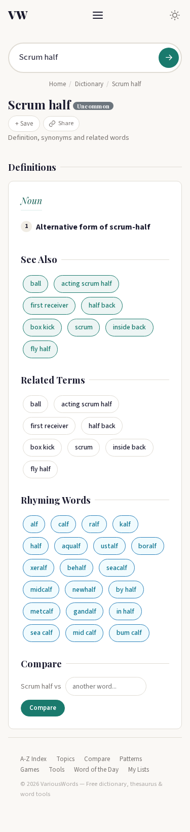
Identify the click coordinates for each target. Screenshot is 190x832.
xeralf (38, 568)
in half (125, 611)
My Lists (138, 769)
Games (29, 769)
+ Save (24, 123)
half (36, 546)
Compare (42, 707)
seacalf (116, 568)
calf (63, 524)
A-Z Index (33, 759)
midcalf (41, 589)
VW (17, 14)
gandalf (84, 611)
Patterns (131, 759)
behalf (76, 568)
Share (65, 123)
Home (57, 84)
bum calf (129, 632)
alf (34, 524)
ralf (94, 524)
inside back (129, 327)
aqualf (71, 546)
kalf (125, 524)
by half (126, 589)
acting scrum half (86, 283)
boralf (147, 546)
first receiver (49, 305)
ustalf (109, 546)
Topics (65, 759)
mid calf (84, 632)
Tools (56, 769)
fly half (40, 349)
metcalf (41, 611)
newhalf (84, 589)
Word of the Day (96, 769)
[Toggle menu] (98, 15)
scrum (84, 327)
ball (35, 283)
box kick (42, 327)
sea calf (41, 632)
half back (102, 305)
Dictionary (89, 84)
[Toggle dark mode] (175, 15)
